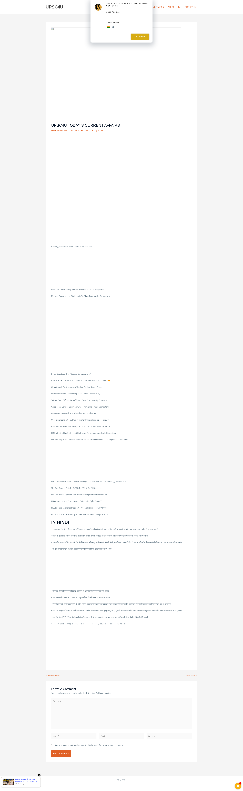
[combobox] (111, 27)
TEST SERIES (190, 7)
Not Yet (119, 36)
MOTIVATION (158, 7)
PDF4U (171, 7)
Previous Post (53, 675)
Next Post (191, 675)
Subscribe (140, 36)
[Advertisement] (121, 153)
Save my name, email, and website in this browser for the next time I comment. (89, 745)
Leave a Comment (59, 130)
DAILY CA (89, 130)
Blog (179, 7)
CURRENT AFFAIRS (76, 130)
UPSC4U (54, 6)
